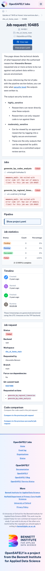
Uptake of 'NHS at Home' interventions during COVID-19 (21, 15)
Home (22, 446)
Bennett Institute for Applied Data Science (22, 493)
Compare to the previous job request (19, 415)
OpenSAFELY (22, 473)
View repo (24, 42)
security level (20, 87)
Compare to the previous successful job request (20, 422)
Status (22, 458)
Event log (22, 450)
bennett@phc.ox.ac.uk (26, 526)
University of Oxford (22, 503)
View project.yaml (22, 48)
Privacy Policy (22, 507)
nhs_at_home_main (10, 19)
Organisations (22, 454)
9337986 (9, 386)
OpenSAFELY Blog (22, 477)
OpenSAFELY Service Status (22, 481)
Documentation (22, 469)
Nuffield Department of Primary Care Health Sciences (22, 498)
